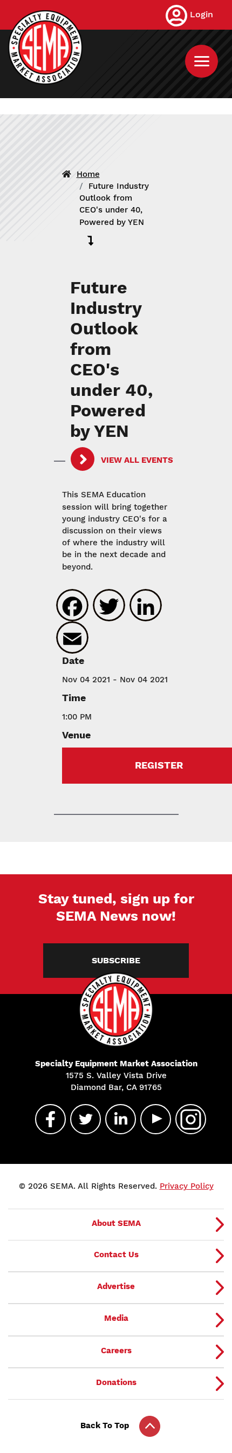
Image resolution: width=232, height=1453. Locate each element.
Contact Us (116, 1254)
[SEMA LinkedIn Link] (116, 1119)
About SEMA (116, 1223)
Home (88, 174)
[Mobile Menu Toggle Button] (201, 61)
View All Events (136, 460)
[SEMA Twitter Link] (81, 1119)
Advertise (116, 1286)
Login (201, 14)
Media (116, 1318)
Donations (116, 1382)
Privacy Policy (187, 1186)
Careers (116, 1350)
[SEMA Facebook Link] (46, 1119)
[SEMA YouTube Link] (151, 1119)
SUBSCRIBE (116, 960)
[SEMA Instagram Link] (186, 1119)
